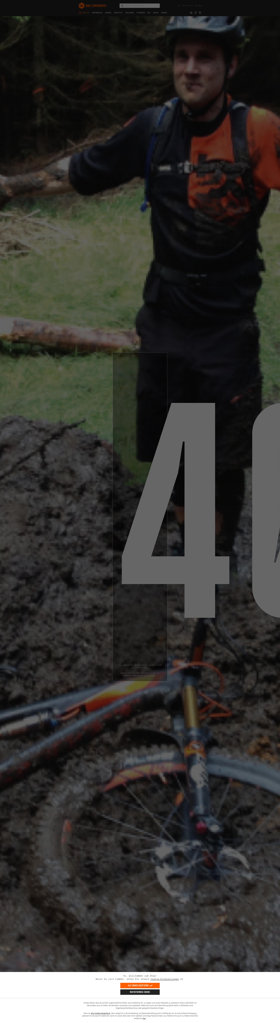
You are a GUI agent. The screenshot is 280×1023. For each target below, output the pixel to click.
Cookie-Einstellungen (165, 979)
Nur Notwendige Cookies (140, 992)
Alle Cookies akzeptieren (138, 985)
